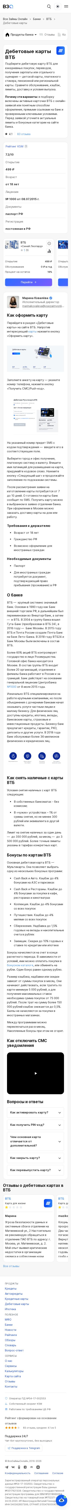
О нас (8, 1360)
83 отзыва (23, 134)
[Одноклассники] (19, 1467)
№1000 (11, 687)
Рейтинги (11, 1335)
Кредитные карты (16, 1298)
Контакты (11, 1386)
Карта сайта (13, 1376)
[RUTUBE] (31, 1467)
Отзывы (49, 34)
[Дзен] (38, 1467)
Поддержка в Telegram (26, 1448)
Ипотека (10, 1309)
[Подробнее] (49, 243)
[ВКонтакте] (13, 1467)
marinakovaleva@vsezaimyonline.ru (45, 306)
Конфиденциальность (17, 1473)
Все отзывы (11, 1266)
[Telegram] (6, 1467)
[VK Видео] (25, 1467)
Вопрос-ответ (14, 1350)
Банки (37, 19)
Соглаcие (57, 1473)
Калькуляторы (14, 1371)
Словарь (10, 1345)
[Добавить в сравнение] (49, 251)
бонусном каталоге (20, 965)
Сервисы (11, 1366)
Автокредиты (14, 1293)
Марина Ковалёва (35, 298)
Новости (10, 1329)
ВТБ (49, 19)
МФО (8, 1319)
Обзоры (10, 1340)
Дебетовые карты (17, 1304)
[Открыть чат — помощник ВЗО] (61, 1500)
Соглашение (41, 1473)
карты (32, 331)
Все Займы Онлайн (15, 19)
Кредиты (10, 1288)
